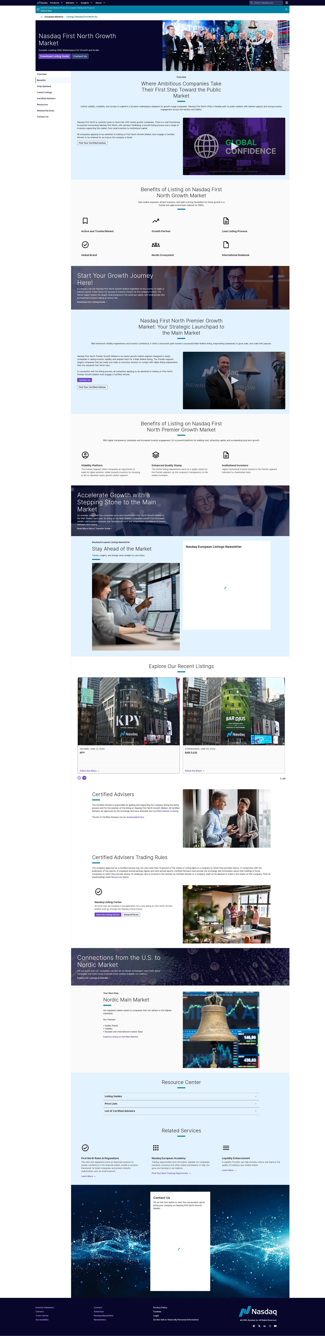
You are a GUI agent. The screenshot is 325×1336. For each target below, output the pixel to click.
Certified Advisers (46, 98)
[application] (234, 146)
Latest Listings (44, 92)
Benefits (41, 80)
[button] (234, 146)
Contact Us (42, 116)
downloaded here (135, 817)
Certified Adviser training (165, 811)
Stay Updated (44, 86)
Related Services (45, 110)
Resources (42, 104)
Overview (42, 74)
